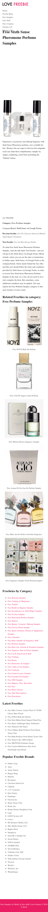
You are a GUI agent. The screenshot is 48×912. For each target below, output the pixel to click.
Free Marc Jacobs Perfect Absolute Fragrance (24, 534)
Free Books (12, 660)
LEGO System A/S (15, 816)
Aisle (10, 766)
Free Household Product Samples (21, 617)
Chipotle (11, 786)
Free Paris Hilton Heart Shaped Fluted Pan (24, 720)
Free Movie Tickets (15, 689)
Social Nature (13, 839)
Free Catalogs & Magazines (19, 601)
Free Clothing (13, 657)
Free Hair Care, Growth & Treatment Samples (26, 647)
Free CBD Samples (15, 680)
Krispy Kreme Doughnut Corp (20, 809)
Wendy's (11, 865)
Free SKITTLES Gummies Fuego (21, 743)
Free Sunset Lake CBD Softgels (20, 739)
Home (5, 10)
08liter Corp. (13, 763)
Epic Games (12, 793)
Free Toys (11, 686)
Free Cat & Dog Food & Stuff (19, 653)
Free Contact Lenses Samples (19, 673)
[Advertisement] (24, 72)
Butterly (11, 776)
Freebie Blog (8, 13)
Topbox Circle (13, 855)
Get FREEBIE (8, 217)
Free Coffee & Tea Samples (18, 666)
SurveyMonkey (14, 848)
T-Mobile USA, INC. (16, 852)
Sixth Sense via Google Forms (29, 228)
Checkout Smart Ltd (16, 783)
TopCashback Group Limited (19, 858)
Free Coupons (8, 23)
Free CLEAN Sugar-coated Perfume (24, 395)
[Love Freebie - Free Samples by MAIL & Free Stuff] (15, 5)
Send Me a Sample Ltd (17, 835)
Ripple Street (13, 829)
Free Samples (8, 17)
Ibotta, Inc (12, 806)
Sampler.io (12, 832)
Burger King (13, 773)
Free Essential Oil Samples (18, 676)
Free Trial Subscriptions (17, 693)
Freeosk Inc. (13, 799)
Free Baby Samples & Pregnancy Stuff (23, 640)
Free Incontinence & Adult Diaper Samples (25, 611)
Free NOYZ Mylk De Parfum (24, 349)
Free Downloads (14, 696)
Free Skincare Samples (17, 597)
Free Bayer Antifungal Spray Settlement (23, 723)
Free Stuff (6, 20)
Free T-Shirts (13, 604)
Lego (10, 812)
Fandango (11, 796)
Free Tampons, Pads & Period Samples (23, 650)
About (24, 907)
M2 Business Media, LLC (18, 822)
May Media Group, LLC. (18, 826)
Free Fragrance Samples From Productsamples (24, 580)
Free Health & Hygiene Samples (20, 607)
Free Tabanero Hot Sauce (18, 726)
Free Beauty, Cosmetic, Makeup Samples (24, 624)
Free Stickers (13, 620)
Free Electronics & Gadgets (19, 663)
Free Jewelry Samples (16, 614)
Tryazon (11, 862)
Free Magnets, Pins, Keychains (20, 683)
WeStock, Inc (13, 868)
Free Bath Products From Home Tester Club (25, 736)
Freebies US (7, 27)
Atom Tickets (13, 770)
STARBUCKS (13, 845)
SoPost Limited (14, 842)
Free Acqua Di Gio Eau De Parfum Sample (24, 488)
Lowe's (10, 819)
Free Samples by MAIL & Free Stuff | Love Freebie (21, 904)
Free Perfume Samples (21, 223)
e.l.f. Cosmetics (14, 789)
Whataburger (13, 871)
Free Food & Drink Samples (19, 627)
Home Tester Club (15, 803)
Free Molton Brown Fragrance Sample (24, 441)
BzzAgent (12, 780)
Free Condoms (13, 670)
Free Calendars (14, 637)
